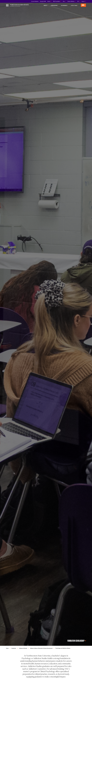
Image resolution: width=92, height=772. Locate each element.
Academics (14, 648)
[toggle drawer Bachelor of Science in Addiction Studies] (22, 697)
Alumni (48, 1)
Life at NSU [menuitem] (74, 5)
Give (64, 1)
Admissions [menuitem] (54, 5)
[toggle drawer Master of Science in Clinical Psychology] (22, 710)
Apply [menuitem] (83, 5)
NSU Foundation (56, 1)
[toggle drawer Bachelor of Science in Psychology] (22, 703)
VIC (78, 1)
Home (7, 648)
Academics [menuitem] (64, 5)
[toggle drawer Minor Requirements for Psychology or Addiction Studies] (22, 717)
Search (83, 1)
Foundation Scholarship (75, 641)
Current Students (34, 1)
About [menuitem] (45, 5)
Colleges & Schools (23, 648)
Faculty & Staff (43, 1)
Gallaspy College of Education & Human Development (41, 648)
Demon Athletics (71, 1)
